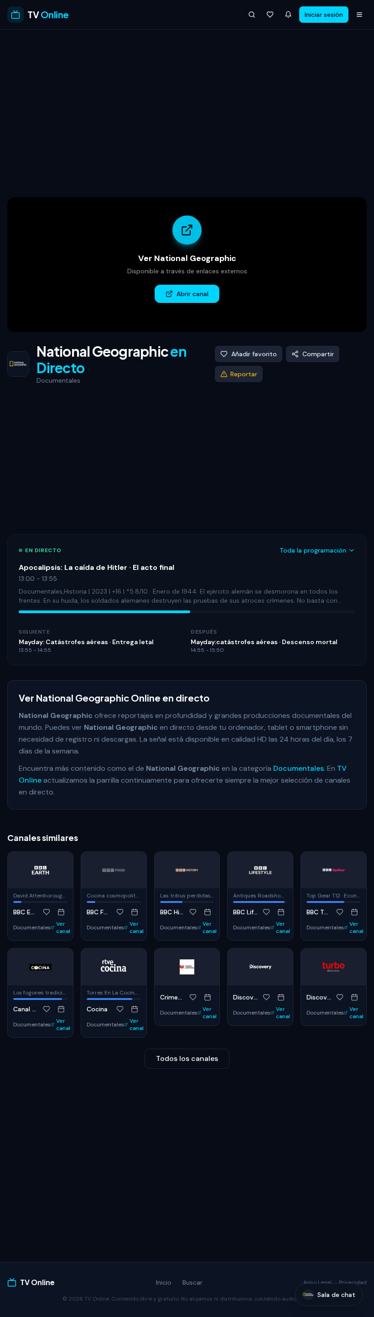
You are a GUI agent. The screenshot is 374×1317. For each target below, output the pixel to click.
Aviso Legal (317, 1282)
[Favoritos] (270, 14)
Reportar (243, 374)
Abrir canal (192, 294)
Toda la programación (313, 550)
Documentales (298, 768)
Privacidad (353, 1282)
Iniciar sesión (324, 14)
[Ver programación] (61, 912)
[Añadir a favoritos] (46, 912)
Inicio (163, 1282)
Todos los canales (187, 1058)
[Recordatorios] (288, 14)
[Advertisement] (187, 111)
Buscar (192, 1282)
